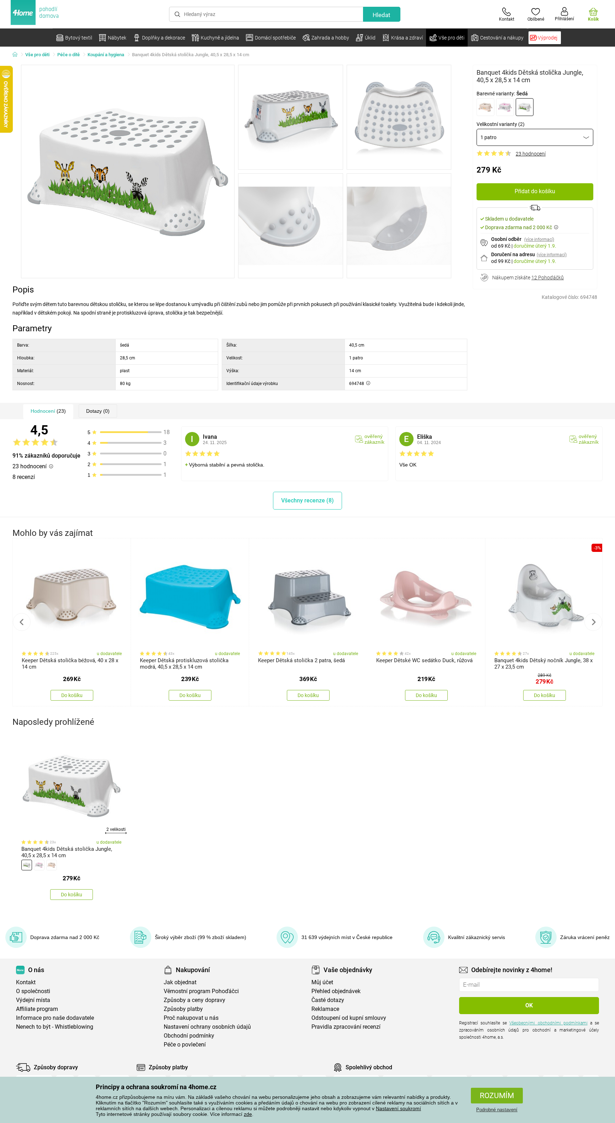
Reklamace (325, 1009)
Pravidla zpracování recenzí (345, 1026)
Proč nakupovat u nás (191, 1018)
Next (593, 622)
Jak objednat (180, 982)
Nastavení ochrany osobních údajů (207, 1026)
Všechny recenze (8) (307, 500)
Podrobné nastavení (496, 1109)
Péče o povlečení (185, 1044)
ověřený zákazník (374, 439)
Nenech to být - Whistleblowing (54, 1026)
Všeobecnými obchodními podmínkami (548, 1023)
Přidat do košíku (535, 191)
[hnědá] (485, 107)
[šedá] (524, 107)
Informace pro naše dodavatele (55, 1018)
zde (248, 1114)
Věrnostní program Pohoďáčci (201, 991)
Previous (22, 622)
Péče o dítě (68, 54)
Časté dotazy (327, 1000)
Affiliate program (37, 1009)
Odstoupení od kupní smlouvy (348, 1018)
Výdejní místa (33, 1000)
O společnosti (33, 991)
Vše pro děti (37, 54)
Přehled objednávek (336, 991)
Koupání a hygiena (106, 54)
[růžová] (505, 107)
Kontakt (26, 982)
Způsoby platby (183, 1009)
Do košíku (72, 695)
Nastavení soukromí (398, 1108)
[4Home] (17, 55)
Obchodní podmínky (189, 1035)
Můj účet (322, 982)
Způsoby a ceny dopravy (194, 1000)
